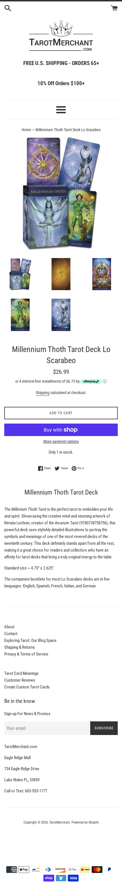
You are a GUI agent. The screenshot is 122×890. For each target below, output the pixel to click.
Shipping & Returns (19, 647)
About (9, 626)
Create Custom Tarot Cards (27, 687)
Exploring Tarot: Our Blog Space (30, 640)
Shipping (42, 392)
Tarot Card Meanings (21, 673)
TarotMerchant (59, 822)
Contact (10, 633)
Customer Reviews (19, 680)
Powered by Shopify (85, 822)
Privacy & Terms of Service (26, 654)
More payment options (61, 441)
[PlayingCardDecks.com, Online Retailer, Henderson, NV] (61, 838)
